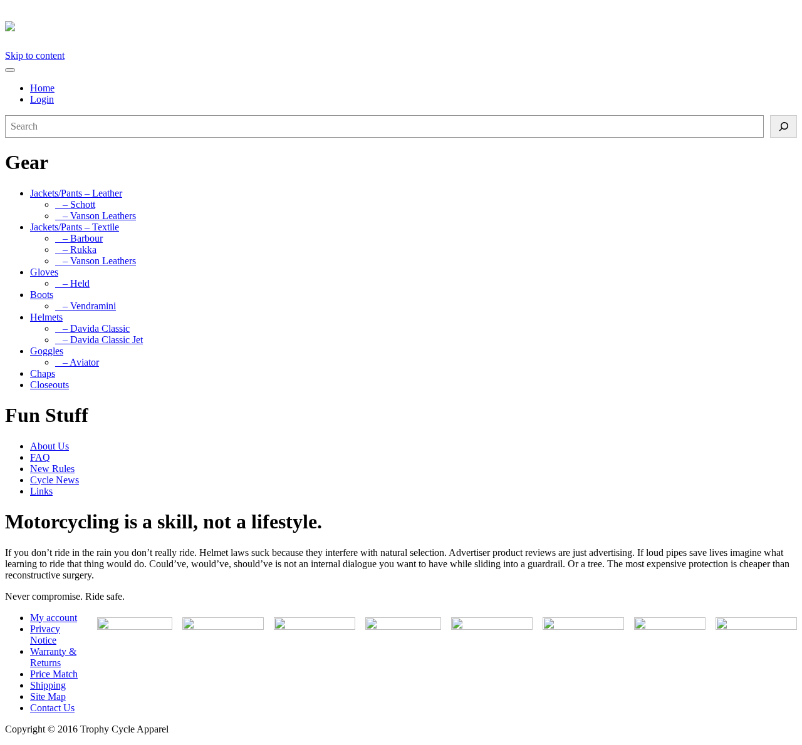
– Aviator (77, 362)
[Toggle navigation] (10, 70)
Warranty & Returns (53, 657)
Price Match (54, 674)
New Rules (52, 468)
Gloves (44, 272)
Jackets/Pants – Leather (76, 193)
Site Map (48, 696)
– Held (72, 283)
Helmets (46, 317)
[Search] (783, 126)
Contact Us (52, 707)
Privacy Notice (45, 634)
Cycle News (54, 480)
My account (53, 617)
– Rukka (75, 249)
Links (41, 491)
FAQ (40, 457)
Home (42, 88)
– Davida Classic (92, 328)
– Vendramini (85, 306)
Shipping (48, 685)
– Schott (75, 204)
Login (42, 99)
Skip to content (35, 55)
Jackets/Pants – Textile (74, 227)
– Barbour (79, 238)
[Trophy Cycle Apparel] (10, 24)
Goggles (46, 351)
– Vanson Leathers (95, 215)
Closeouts (49, 384)
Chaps (42, 373)
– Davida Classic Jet (99, 339)
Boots (41, 294)
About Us (49, 446)
